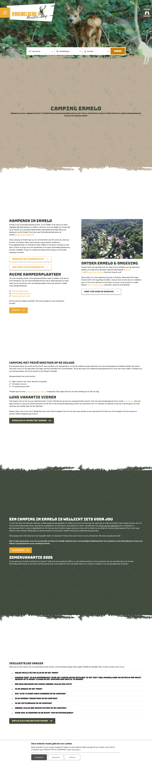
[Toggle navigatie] (5, 13)
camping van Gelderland (24, 235)
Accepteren (39, 757)
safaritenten (129, 401)
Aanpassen (56, 757)
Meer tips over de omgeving (99, 291)
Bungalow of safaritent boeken (29, 420)
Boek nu (16, 310)
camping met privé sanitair (35, 392)
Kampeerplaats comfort (21, 293)
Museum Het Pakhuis (95, 272)
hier (34, 531)
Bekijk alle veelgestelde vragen (30, 721)
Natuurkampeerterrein (21, 296)
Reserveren (18, 550)
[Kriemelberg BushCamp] (31, 12)
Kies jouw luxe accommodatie (28, 267)
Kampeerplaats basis (20, 291)
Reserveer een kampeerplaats (28, 259)
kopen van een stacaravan (109, 526)
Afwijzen (72, 757)
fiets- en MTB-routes (95, 285)
